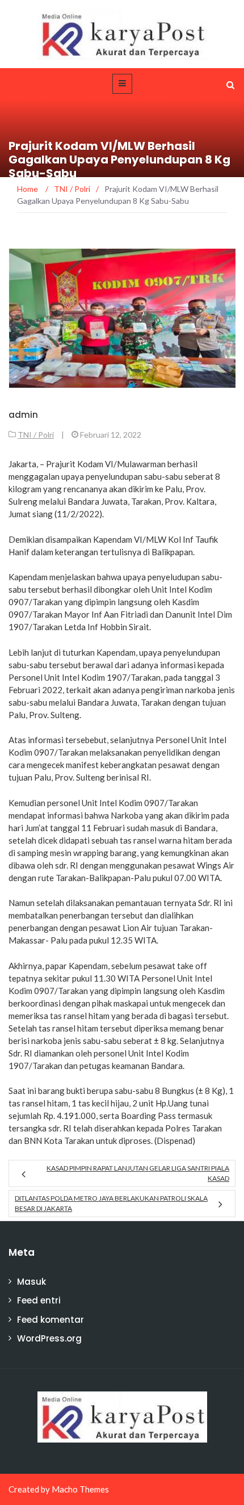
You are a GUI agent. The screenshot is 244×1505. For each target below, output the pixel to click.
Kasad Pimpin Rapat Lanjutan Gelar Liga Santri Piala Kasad (138, 1173)
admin (23, 415)
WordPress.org (49, 1338)
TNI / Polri (36, 434)
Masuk (31, 1282)
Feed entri (39, 1300)
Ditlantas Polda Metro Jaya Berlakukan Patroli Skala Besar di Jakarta (111, 1203)
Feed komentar (50, 1320)
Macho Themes (80, 1489)
